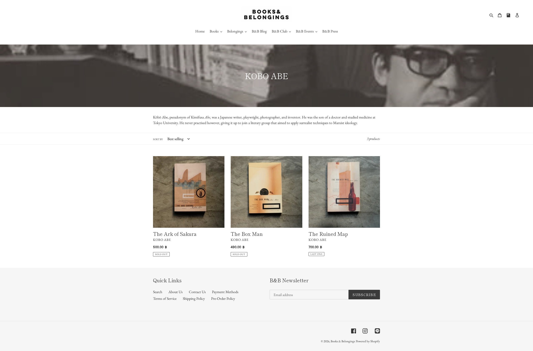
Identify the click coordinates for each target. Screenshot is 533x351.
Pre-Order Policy (223, 298)
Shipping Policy (194, 298)
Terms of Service (165, 298)
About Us (175, 291)
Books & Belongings (343, 341)
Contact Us (197, 291)
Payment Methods (225, 291)
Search (157, 291)
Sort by (158, 139)
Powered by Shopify (368, 341)
